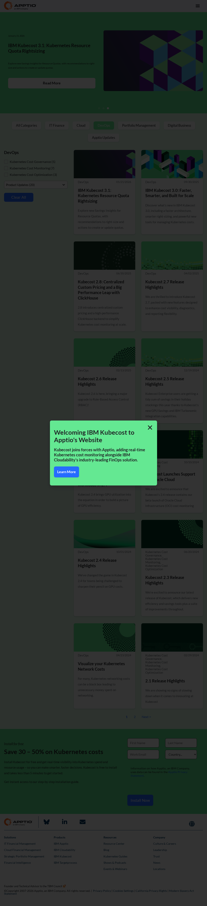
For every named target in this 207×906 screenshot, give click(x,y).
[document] (103, 453)
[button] (150, 428)
